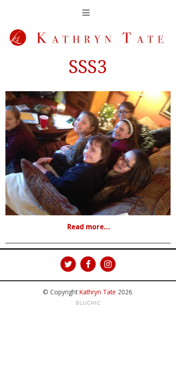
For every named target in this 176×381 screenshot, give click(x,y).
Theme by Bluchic (88, 303)
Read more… (88, 226)
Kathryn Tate (97, 292)
